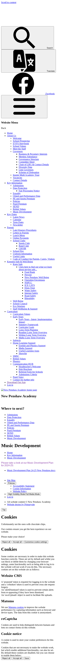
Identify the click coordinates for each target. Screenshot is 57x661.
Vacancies (17, 177)
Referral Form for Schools (31, 372)
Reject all (6, 542)
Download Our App (16, 382)
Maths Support (25, 348)
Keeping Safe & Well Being (20, 261)
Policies (16, 201)
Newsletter (18, 225)
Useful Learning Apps (29, 351)
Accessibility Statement (23, 486)
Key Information (14, 183)
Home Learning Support (24, 343)
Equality (17, 193)
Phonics (16, 361)
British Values (19, 209)
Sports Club (24, 243)
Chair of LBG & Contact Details (34, 164)
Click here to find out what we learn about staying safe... (35, 268)
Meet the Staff (19, 149)
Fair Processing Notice (29, 191)
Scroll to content (8, 2)
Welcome (17, 138)
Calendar (17, 219)
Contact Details (20, 180)
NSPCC (28, 282)
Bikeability (30, 298)
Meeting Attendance (28, 156)
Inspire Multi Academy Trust (26, 175)
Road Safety (30, 295)
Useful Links (19, 256)
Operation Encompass (35, 280)
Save (27, 658)
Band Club (24, 246)
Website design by (21, 504)
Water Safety (30, 290)
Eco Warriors (19, 306)
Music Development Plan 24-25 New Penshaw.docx (31, 470)
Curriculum (12, 311)
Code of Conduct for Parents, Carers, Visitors (34, 259)
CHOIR (22, 248)
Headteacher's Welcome (30, 366)
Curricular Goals (26, 327)
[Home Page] (19, 390)
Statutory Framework (28, 324)
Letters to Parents (21, 233)
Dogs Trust (30, 288)
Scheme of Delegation (29, 172)
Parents (10, 227)
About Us (11, 135)
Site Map (11, 480)
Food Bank (30, 272)
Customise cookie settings (36, 542)
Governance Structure (29, 159)
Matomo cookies (16, 607)
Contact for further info (23, 379)
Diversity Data (25, 167)
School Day (18, 251)
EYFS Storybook (21, 143)
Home (10, 133)
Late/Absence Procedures (24, 230)
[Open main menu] (24, 106)
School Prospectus (21, 141)
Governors (18, 151)
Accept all (17, 542)
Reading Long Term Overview (33, 332)
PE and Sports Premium (24, 198)
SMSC (16, 356)
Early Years (18, 316)
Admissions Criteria (28, 374)
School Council (20, 303)
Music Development (22, 212)
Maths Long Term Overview (32, 337)
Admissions (18, 185)
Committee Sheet (26, 162)
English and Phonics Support (32, 345)
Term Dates (18, 222)
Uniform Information (22, 254)
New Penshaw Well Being (37, 277)
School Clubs (19, 240)
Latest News (18, 217)
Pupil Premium (20, 204)
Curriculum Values (21, 314)
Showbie (23, 353)
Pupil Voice (18, 377)
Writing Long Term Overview (32, 335)
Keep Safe (18, 264)
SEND (16, 206)
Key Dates (12, 214)
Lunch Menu (19, 235)
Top (3, 510)
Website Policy (20, 491)
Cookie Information (22, 488)
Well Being (18, 301)
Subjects (17, 340)
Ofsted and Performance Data (26, 196)
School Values (19, 146)
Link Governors (26, 170)
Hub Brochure (25, 369)
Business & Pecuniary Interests (33, 154)
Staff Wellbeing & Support (25, 309)
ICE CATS (30, 285)
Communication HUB (23, 364)
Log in (10, 385)
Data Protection (20, 188)
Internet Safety (31, 293)
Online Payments (21, 238)
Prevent (28, 274)
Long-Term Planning (28, 330)
